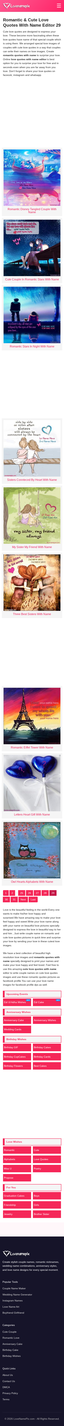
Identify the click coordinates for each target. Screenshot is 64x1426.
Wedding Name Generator (17, 1294)
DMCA (6, 1387)
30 (6, 899)
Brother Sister (41, 1214)
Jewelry (8, 1214)
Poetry (37, 1168)
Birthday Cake (10, 1350)
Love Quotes (41, 1159)
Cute (36, 1150)
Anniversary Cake (14, 1020)
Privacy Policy (10, 1393)
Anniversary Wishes (45, 1020)
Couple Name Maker (14, 1288)
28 (45, 893)
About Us (7, 1375)
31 (14, 899)
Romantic (9, 1150)
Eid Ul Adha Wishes (15, 1002)
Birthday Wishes (11, 1356)
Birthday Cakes (42, 1047)
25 (21, 893)
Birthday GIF (11, 1047)
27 (37, 893)
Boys (36, 1195)
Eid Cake (39, 1002)
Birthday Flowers (13, 1065)
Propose (8, 1177)
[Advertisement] (32, 111)
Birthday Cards (42, 1056)
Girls (36, 1205)
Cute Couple (9, 1331)
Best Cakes (40, 1065)
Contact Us (8, 1381)
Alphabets (9, 1159)
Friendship (10, 1205)
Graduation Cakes (14, 1195)
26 (29, 893)
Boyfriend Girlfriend (13, 1312)
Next (23, 899)
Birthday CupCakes (15, 1056)
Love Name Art (10, 1306)
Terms (5, 1399)
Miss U (8, 1168)
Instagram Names (12, 1300)
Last (33, 899)
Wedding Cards (12, 1029)
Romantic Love (10, 1337)
